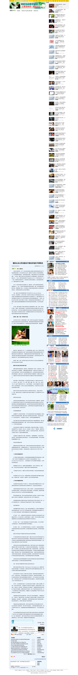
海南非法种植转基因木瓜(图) (56, 411)
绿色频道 (18, 10)
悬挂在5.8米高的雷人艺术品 (62, 273)
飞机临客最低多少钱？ (54, 298)
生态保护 (49, 412)
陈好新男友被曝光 (65, 361)
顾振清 (56, 273)
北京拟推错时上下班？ (54, 293)
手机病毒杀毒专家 (53, 349)
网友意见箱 (59, 428)
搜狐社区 (52, 402)
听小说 (49, 348)
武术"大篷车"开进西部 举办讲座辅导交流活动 (19, 643)
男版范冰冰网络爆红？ (54, 302)
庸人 (56, 267)
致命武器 (61, 313)
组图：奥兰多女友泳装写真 (63, 368)
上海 (18, 382)
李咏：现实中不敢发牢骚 (53, 379)
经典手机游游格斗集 (60, 349)
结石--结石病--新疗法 (51, 286)
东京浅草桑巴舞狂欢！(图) (52, 373)
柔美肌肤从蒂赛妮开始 (52, 287)
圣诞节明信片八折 (51, 361)
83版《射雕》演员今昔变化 (52, 374)
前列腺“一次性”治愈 (62, 287)
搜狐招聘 (27, 670)
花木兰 (64, 312)
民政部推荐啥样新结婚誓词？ (63, 302)
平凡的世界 (61, 348)
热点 (49, 302)
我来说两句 (42, 624)
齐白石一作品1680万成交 (62, 270)
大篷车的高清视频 (40, 639)
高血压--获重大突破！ (62, 286)
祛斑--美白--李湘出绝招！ (63, 341)
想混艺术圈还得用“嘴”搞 (62, 269)
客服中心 (34, 670)
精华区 (38, 663)
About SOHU (47, 670)
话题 (49, 301)
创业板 (51, 278)
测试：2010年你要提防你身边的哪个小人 (26, 627)
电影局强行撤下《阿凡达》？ (63, 305)
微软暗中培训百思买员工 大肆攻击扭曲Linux (19, 648)
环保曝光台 (49, 411)
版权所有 (49, 671)
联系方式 (38, 670)
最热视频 (52, 308)
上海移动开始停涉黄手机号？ (63, 301)
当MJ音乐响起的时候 (63, 380)
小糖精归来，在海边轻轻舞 (62, 421)
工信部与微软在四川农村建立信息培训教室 (19, 649)
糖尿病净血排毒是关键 (52, 288)
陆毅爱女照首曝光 (65, 360)
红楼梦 (66, 347)
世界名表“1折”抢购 (51, 285)
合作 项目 (39, 648)
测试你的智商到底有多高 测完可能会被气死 (27, 629)
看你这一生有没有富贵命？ (24, 631)
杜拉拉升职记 (59, 347)
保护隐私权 (42, 670)
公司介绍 (51, 670)
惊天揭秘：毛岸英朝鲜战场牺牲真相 (61, 314)
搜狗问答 (50, 290)
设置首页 (16, 670)
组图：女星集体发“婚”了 (62, 370)
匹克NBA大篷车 (14, 640)
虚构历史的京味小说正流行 (61, 267)
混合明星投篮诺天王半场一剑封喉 (60, 331)
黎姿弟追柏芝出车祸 (65, 387)
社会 (49, 305)
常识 (49, 298)
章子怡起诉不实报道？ (54, 292)
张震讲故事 (63, 347)
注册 (13, 667)
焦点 (49, 293)
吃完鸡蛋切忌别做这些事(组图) (63, 404)
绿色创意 (56, 408)
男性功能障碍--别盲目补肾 (63, 340)
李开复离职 (61, 277)
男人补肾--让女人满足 (62, 282)
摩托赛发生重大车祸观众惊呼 (63, 373)
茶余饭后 (52, 363)
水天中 (56, 264)
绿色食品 (56, 404)
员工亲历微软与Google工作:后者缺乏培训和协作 (20, 652)
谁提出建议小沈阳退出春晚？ (63, 299)
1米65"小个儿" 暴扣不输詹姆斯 (60, 333)
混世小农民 (39, 643)
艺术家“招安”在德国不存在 (61, 274)
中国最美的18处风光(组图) (62, 409)
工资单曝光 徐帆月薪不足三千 (60, 320)
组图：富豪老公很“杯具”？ (52, 370)
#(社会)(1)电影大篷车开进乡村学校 (17, 645)
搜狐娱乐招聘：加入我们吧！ (63, 376)
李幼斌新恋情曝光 (65, 359)
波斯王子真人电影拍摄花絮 (52, 378)
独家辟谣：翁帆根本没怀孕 (63, 375)
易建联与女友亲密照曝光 (59, 325)
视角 (49, 295)
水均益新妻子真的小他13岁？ (63, 292)
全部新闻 (58, 670)
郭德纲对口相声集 (53, 347)
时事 (49, 304)
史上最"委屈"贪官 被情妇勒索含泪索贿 (61, 315)
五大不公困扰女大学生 (54, 301)
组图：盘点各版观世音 (62, 369)
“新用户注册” (23, 667)
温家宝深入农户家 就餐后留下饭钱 (60, 309)
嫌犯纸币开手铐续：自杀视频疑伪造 (61, 317)
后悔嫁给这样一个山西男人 (62, 420)
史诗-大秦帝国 (57, 313)
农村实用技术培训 (40, 649)
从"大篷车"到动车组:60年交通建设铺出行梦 (19, 646)
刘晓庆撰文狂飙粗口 (58, 321)
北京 (35, 320)
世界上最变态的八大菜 (33, 631)
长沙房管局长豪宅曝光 (54, 299)
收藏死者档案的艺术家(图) (61, 272)
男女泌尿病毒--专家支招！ (52, 341)
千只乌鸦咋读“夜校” (54, 295)
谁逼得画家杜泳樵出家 (62, 264)
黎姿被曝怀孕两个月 (50, 387)
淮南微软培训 (39, 645)
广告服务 (31, 670)
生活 (49, 296)
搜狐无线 (52, 345)
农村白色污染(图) (64, 411)
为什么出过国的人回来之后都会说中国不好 (58, 423)
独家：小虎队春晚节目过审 (63, 365)
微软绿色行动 (36, 10)
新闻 (49, 299)
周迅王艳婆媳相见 (58, 360)
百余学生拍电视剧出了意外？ (63, 296)
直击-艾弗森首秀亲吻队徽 (59, 332)
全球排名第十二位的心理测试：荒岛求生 (26, 633)
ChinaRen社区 (51, 415)
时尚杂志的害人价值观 (61, 268)
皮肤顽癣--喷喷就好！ (62, 285)
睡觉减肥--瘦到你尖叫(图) (52, 339)
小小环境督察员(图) (64, 412)
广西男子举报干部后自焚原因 (62, 295)
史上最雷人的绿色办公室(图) (62, 408)
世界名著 (57, 348)
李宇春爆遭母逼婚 (51, 360)
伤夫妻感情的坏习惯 (51, 340)
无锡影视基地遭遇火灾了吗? (63, 293)
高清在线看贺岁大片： (59, 312)
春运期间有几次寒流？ (54, 296)
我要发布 (43, 656)
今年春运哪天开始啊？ (54, 305)
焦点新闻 (56, 416)
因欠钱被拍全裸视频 (50, 268)
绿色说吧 (56, 405)
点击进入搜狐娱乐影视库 (52, 376)
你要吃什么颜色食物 (50, 409)
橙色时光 (39, 640)
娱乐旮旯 (56, 419)
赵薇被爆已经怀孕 (51, 359)
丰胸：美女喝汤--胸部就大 (63, 342)
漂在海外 (49, 423)
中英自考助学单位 (40, 652)
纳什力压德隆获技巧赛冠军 (59, 330)
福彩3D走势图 (65, 349)
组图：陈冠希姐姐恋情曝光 (52, 368)
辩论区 (38, 664)
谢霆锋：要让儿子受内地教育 (60, 322)
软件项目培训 (39, 646)
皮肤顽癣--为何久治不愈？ (52, 342)
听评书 (49, 347)
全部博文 (61, 670)
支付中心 (24, 670)
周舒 (56, 272)
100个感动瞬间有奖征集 (52, 375)
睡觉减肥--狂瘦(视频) (51, 282)
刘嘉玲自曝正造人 (58, 361)
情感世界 (56, 420)
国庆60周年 (54, 278)
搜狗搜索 (13, 634)
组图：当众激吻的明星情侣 (52, 369)
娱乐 (49, 292)
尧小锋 (56, 270)
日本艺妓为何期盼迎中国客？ (63, 304)
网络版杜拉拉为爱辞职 (62, 374)
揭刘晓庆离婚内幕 (58, 359)
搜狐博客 (52, 261)
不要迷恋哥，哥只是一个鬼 (62, 416)
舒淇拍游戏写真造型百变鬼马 (63, 378)
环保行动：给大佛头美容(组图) (56, 412)
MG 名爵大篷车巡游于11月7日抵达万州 (18, 642)
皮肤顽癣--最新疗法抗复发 (63, 339)
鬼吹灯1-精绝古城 (53, 348)
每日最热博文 (53, 277)
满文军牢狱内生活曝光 (63, 379)
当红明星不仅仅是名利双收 (62, 419)
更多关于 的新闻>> (30, 654)
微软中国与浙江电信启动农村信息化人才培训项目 (20, 651)
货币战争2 (65, 348)
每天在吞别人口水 (51, 421)
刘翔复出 (57, 277)
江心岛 (56, 269)
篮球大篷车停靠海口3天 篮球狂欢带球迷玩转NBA (20, 639)
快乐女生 (58, 278)
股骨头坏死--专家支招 (62, 288)
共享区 (49, 349)
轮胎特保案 (65, 277)
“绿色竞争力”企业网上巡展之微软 (27, 10)
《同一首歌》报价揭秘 (53, 380)
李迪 (56, 274)
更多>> (67, 261)
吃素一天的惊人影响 (61, 405)
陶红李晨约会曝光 (51, 321)
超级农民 (39, 642)
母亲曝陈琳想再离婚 (50, 327)
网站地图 (54, 670)
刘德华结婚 (62, 278)
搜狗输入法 (20, 670)
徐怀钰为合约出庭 (58, 387)
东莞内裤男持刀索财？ (54, 304)
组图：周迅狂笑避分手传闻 (52, 365)
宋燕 (56, 268)
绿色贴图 (56, 409)
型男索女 (56, 421)
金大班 (64, 313)
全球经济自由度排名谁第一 (62, 298)
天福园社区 (39, 651)
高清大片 (60, 308)
